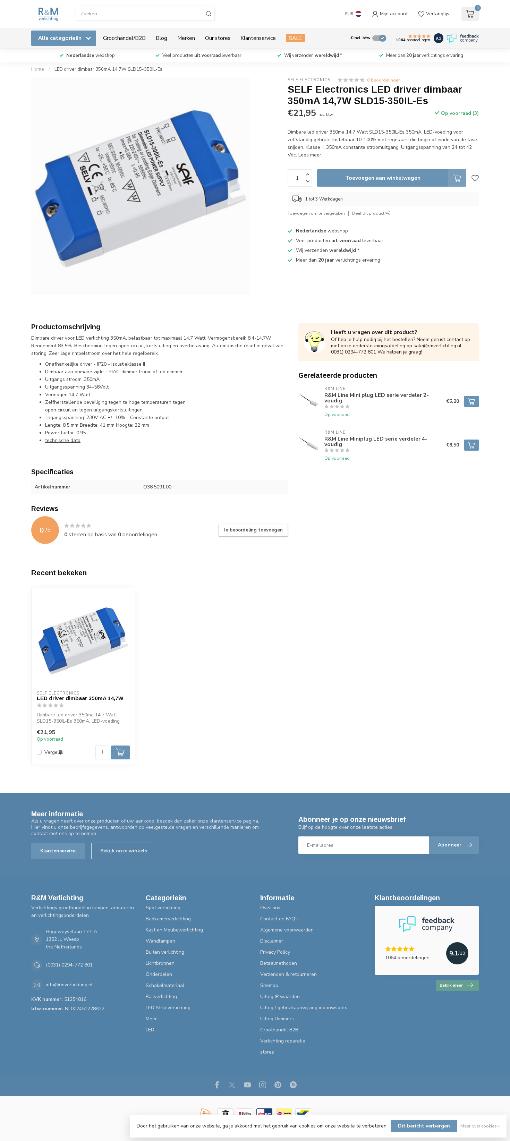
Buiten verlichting (165, 952)
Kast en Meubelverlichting (174, 930)
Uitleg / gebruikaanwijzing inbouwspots (303, 1007)
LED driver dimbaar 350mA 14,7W (80, 698)
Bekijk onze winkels (123, 851)
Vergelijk (53, 752)
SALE (295, 38)
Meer (151, 1018)
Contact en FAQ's (279, 919)
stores (267, 1052)
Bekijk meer (451, 985)
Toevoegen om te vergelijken (316, 213)
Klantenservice (258, 38)
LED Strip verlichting (168, 1007)
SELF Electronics (309, 80)
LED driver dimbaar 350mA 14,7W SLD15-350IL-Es (108, 69)
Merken (186, 38)
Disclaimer (271, 941)
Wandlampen (160, 941)
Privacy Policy (275, 952)
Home (37, 69)
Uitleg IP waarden (280, 996)
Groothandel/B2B (124, 38)
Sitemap (269, 985)
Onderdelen (159, 974)
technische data (62, 440)
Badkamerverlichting (168, 919)
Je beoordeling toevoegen (253, 530)
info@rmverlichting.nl (69, 984)
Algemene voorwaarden (287, 930)
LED (150, 1030)
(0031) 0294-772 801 (69, 965)
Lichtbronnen (160, 963)
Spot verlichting (163, 907)
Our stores (217, 38)
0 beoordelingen (384, 80)
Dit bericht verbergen (424, 1126)
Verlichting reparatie (282, 1041)
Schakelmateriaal (165, 985)
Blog (161, 38)
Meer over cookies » (480, 1126)
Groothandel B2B (279, 1030)
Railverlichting (161, 996)
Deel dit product (368, 213)
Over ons (270, 907)
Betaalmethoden (278, 963)
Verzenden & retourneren (288, 974)
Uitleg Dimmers (277, 1018)
